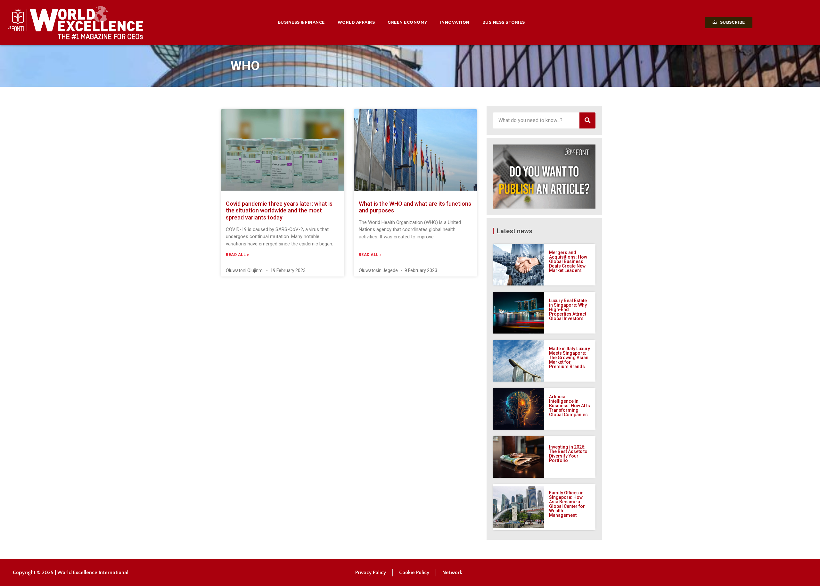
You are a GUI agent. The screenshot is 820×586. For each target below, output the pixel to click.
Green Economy (407, 22)
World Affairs (356, 22)
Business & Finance (301, 22)
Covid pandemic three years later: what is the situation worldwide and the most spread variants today (279, 210)
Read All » (237, 254)
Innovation (455, 22)
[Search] (587, 120)
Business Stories (503, 22)
